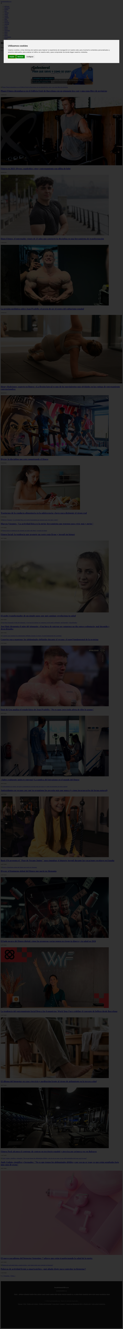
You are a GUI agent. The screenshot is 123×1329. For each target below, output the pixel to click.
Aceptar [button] (11, 56)
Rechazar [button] (20, 56)
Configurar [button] (30, 56)
